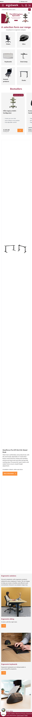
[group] (13, 114)
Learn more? (20, 715)
